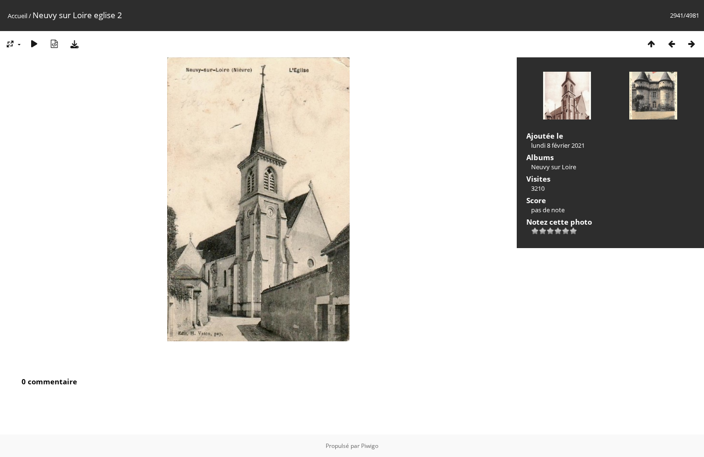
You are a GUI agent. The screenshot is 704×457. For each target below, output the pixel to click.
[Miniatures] (651, 43)
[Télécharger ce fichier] (74, 43)
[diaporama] (34, 43)
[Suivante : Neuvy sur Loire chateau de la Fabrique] (691, 43)
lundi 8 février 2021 (558, 145)
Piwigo (369, 446)
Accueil (17, 15)
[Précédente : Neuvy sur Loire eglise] (671, 43)
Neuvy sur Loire (553, 167)
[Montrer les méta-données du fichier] (54, 43)
